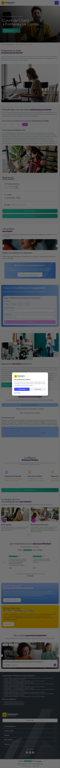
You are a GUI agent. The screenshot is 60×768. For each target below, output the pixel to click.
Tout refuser (38, 389)
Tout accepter (21, 389)
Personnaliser (17, 392)
